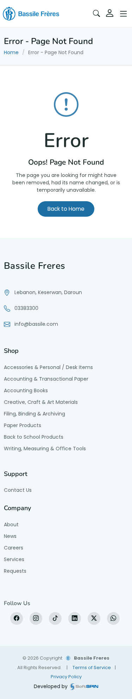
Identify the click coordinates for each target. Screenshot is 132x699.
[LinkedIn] (74, 618)
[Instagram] (36, 618)
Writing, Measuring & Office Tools (45, 448)
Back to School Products (33, 436)
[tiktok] (55, 618)
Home (11, 52)
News (10, 536)
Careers (13, 547)
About (11, 524)
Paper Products (22, 425)
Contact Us (18, 490)
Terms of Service (92, 667)
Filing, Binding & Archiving (34, 413)
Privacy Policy (66, 676)
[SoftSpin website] (84, 686)
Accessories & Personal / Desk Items (48, 367)
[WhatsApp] (113, 618)
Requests (15, 570)
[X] (94, 618)
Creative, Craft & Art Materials (41, 402)
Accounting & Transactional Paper (46, 378)
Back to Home (66, 208)
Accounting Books (26, 390)
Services (14, 559)
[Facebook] (16, 618)
